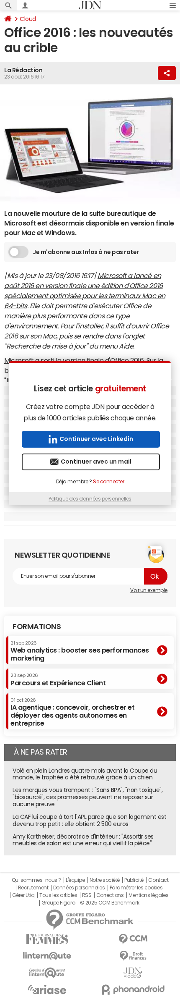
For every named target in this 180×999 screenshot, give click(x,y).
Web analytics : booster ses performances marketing (79, 651)
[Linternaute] (47, 956)
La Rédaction (23, 70)
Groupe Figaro (58, 902)
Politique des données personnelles (90, 498)
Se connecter (108, 481)
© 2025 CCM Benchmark (109, 902)
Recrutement (33, 887)
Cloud (28, 19)
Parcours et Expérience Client (57, 679)
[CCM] (133, 939)
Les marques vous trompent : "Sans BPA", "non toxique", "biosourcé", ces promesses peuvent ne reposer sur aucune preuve (87, 797)
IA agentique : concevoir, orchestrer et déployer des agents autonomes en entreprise (72, 712)
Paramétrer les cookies (136, 887)
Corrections (110, 895)
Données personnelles (79, 887)
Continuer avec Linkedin (96, 439)
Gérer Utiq (23, 895)
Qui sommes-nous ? (36, 880)
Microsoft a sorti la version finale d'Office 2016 (74, 360)
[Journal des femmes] (47, 939)
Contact (158, 880)
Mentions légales (148, 895)
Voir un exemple (148, 590)
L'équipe (75, 880)
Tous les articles (58, 895)
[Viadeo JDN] (133, 973)
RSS (87, 895)
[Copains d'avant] (47, 973)
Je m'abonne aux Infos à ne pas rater (86, 252)
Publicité (134, 880)
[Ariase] (47, 989)
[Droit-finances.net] (133, 956)
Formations (37, 626)
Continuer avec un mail (96, 461)
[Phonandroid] (133, 989)
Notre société (105, 880)
